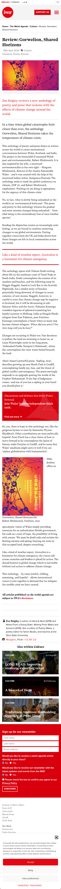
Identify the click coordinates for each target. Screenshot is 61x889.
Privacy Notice (36, 885)
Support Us (42, 12)
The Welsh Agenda (19, 26)
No (6, 763)
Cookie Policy (23, 885)
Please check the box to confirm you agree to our (29, 781)
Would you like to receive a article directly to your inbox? (27, 757)
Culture (33, 26)
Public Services (9, 832)
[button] (56, 837)
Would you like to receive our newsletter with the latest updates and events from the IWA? (28, 769)
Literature (7, 54)
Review (25, 54)
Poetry (16, 54)
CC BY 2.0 (30, 639)
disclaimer (27, 598)
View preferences (30, 878)
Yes (14, 763)
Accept (30, 862)
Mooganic (11, 639)
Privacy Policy (9, 783)
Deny (30, 870)
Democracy (7, 829)
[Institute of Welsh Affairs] (7, 12)
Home (5, 26)
